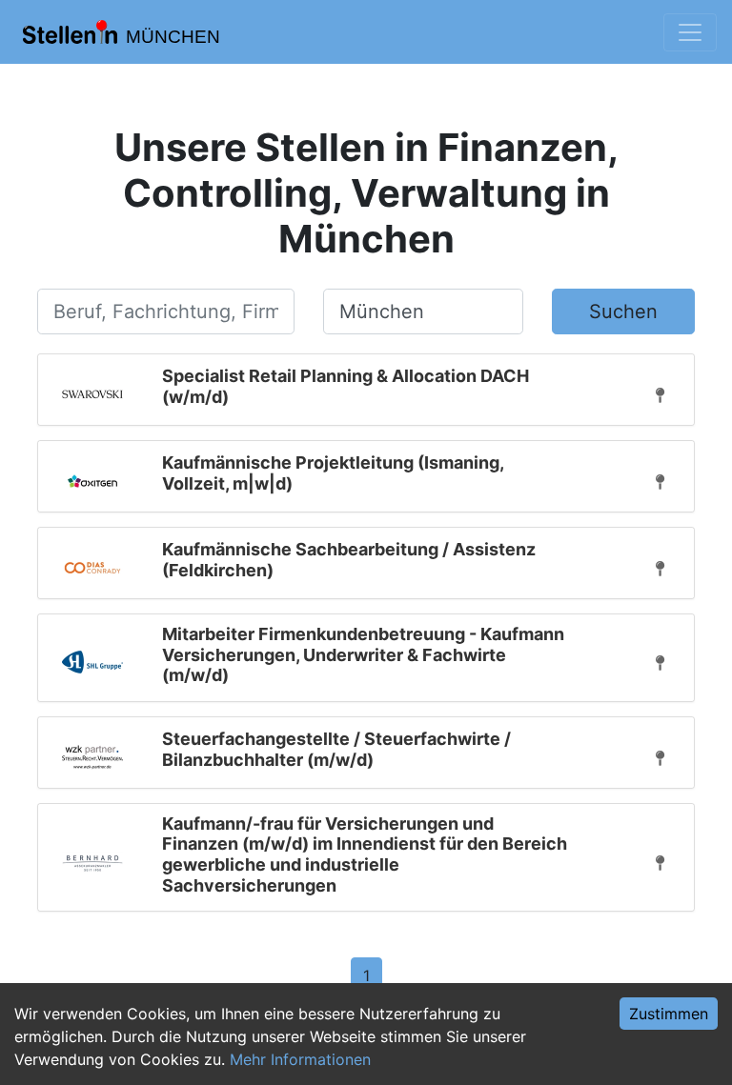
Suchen (623, 311)
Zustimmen (668, 1013)
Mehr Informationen (300, 1059)
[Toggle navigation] (690, 32)
